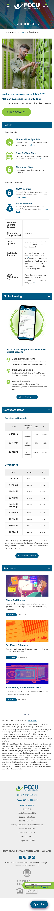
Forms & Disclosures (27, 832)
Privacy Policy (27, 809)
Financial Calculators (27, 828)
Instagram (24, 857)
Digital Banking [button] (12, 296)
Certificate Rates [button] (13, 409)
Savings (23, 32)
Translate (45, 887)
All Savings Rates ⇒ (27, 555)
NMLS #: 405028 (27, 805)
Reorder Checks (27, 836)
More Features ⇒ (27, 397)
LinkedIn (29, 857)
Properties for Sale (27, 840)
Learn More (11, 615)
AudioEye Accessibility (27, 813)
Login (45, 7)
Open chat (39, 904)
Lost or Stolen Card (27, 817)
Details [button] (7, 125)
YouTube (33, 857)
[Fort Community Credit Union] (27, 5)
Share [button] (27, 715)
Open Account (16, 112)
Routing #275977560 (27, 821)
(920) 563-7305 (31, 795)
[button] (46, 6)
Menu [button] (8, 7)
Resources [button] (9, 568)
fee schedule (32, 720)
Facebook (20, 857)
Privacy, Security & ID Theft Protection (27, 824)
